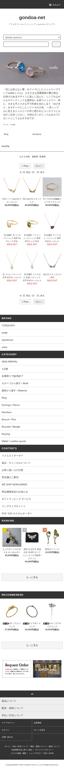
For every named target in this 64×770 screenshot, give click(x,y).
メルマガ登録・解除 (18, 753)
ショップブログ (35, 753)
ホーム (6, 124)
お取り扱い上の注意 (12, 470)
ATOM (51, 753)
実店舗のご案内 (10, 477)
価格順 (35, 156)
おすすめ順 (24, 156)
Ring (6, 134)
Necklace (37, 134)
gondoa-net (32, 17)
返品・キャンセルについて (16, 462)
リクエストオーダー (12, 455)
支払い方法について (20, 746)
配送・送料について (38, 746)
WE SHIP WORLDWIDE (14, 484)
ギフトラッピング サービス (16, 499)
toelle (13, 124)
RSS (45, 753)
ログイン (5, 730)
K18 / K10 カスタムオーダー (17, 513)
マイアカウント (8, 723)
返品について (54, 746)
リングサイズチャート (14, 506)
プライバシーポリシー (43, 750)
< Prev (25, 166)
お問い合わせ (7, 737)
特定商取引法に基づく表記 (22, 750)
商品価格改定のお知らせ (15, 491)
